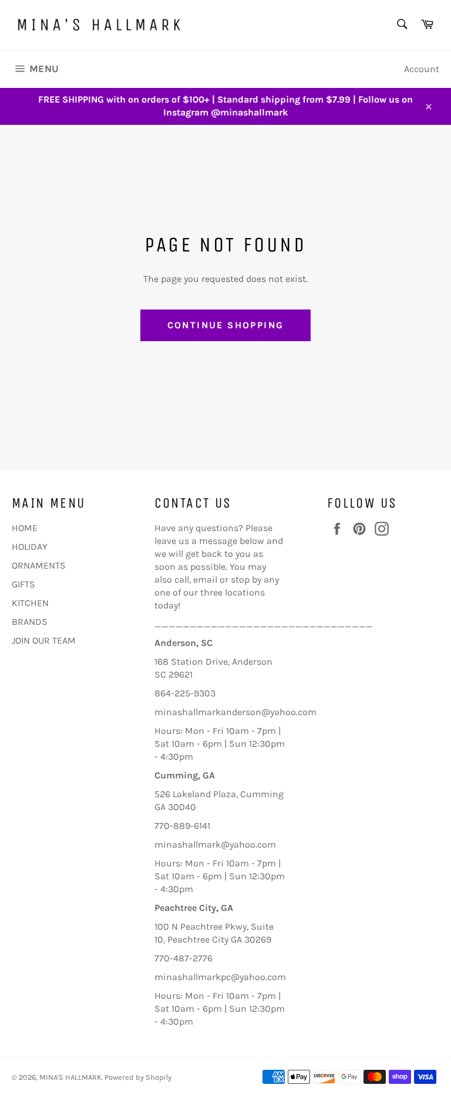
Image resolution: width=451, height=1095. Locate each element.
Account (421, 68)
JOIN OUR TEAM (44, 640)
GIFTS (23, 584)
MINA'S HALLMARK (70, 1077)
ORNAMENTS (39, 565)
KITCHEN (30, 602)
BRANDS (30, 621)
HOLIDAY (30, 546)
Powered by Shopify (138, 1077)
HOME (25, 527)
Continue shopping (225, 325)
